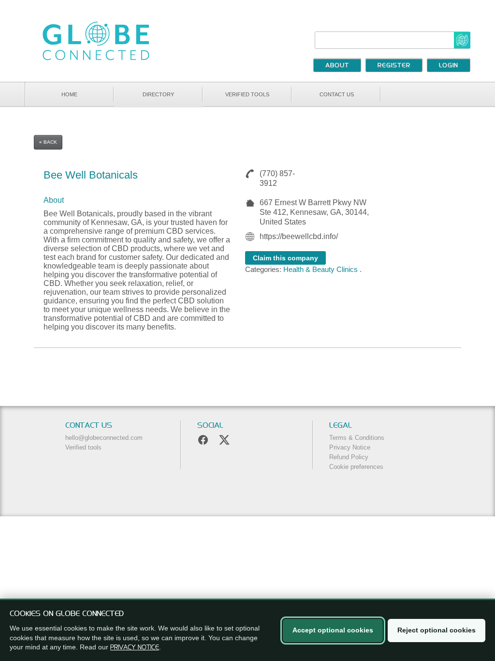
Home (69, 94)
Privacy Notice (349, 447)
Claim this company (285, 258)
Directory (158, 94)
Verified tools (247, 94)
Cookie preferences (356, 466)
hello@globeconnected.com (104, 437)
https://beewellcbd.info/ (299, 236)
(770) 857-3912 (277, 178)
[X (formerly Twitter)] (224, 440)
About (337, 65)
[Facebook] (203, 440)
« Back (48, 142)
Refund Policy (348, 457)
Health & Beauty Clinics (320, 269)
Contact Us (337, 94)
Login (448, 65)
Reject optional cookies (436, 630)
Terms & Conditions (356, 437)
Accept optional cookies (332, 630)
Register (394, 65)
